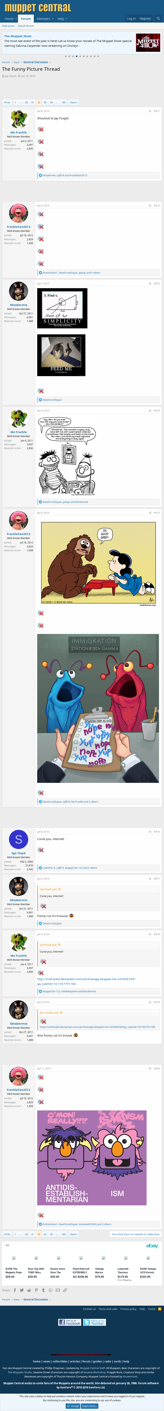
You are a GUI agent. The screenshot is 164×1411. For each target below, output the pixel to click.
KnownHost (130, 1376)
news (46, 1361)
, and (65, 175)
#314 (157, 410)
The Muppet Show (17, 36)
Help (61, 19)
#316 (157, 831)
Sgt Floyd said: (48, 889)
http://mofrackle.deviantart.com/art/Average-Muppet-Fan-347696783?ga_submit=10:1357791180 (97, 1027)
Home (9, 19)
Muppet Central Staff (92, 1368)
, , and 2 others (70, 801)
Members (43, 19)
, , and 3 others (71, 272)
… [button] (21, 102)
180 (63, 102)
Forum (26, 19)
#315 (157, 512)
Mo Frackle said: (49, 1012)
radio (107, 1361)
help (126, 1361)
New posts (8, 26)
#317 (157, 878)
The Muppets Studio (20, 1372)
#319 (157, 1002)
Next (73, 102)
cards (117, 1361)
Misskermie (18, 305)
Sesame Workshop (94, 1372)
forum (86, 1361)
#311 (157, 111)
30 (26, 102)
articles (75, 1361)
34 (51, 102)
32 (38, 102)
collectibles (60, 1361)
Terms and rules (108, 1309)
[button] (16, 19)
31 (32, 102)
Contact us (89, 1309)
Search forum (26, 26)
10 (98, 56)
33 (45, 102)
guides (97, 1361)
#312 (157, 205)
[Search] (158, 18)
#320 (157, 1068)
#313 (157, 283)
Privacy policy (128, 1309)
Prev (7, 102)
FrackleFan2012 (18, 227)
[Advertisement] (82, 89)
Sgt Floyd (10, 76)
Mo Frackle (18, 132)
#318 (157, 934)
